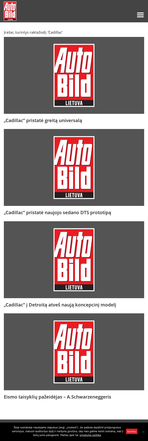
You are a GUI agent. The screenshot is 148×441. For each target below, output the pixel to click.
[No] (143, 432)
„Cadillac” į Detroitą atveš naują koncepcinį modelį (60, 304)
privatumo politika (90, 435)
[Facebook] (124, 15)
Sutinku (131, 431)
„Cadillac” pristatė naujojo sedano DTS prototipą (57, 212)
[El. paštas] (118, 15)
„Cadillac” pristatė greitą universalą (43, 120)
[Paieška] (112, 15)
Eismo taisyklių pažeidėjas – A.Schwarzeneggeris (57, 396)
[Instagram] (130, 15)
